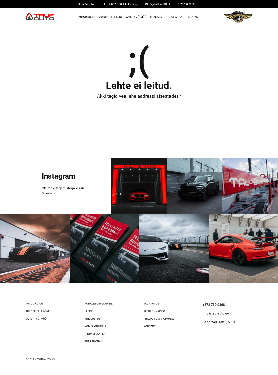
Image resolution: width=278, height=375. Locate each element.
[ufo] (238, 11)
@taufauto (49, 193)
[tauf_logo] (40, 14)
